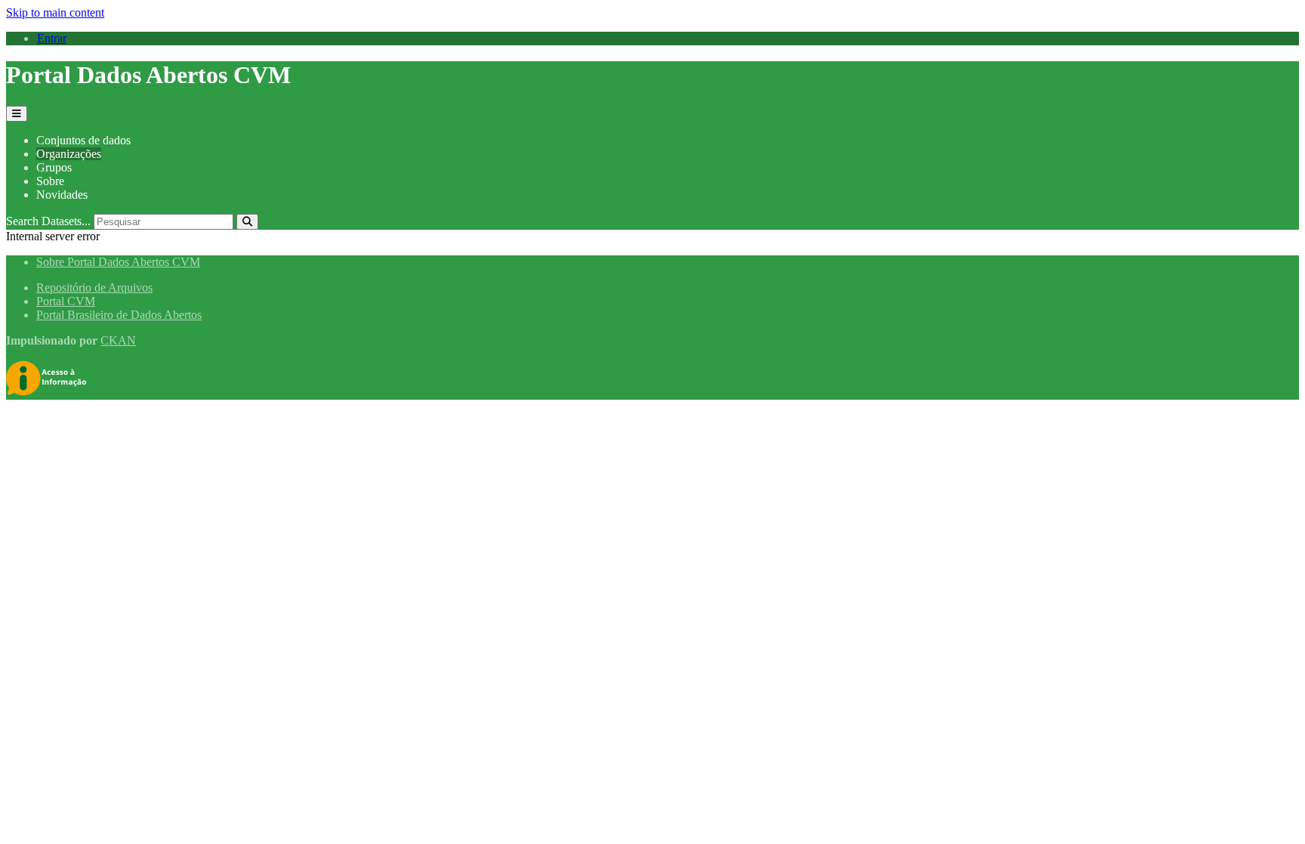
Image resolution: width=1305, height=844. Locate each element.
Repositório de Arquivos (94, 287)
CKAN (118, 340)
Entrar (51, 38)
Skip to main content (55, 12)
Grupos (54, 167)
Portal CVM (65, 301)
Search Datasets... (48, 221)
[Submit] (247, 222)
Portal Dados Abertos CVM (148, 74)
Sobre (50, 181)
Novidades (62, 194)
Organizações (68, 153)
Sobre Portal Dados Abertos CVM (118, 261)
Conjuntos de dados (83, 140)
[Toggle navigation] (16, 114)
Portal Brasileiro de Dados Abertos (119, 314)
